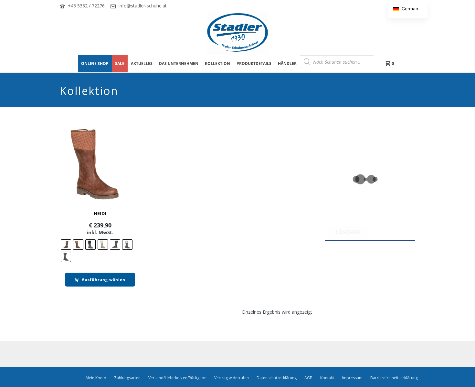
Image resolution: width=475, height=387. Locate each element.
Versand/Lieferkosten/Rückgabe (177, 378)
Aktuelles (142, 63)
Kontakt (327, 378)
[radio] (66, 244)
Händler (287, 63)
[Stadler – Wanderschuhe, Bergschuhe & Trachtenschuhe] (237, 33)
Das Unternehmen (178, 63)
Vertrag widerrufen (231, 378)
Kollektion (217, 63)
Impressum (352, 378)
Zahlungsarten (127, 378)
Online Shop (95, 63)
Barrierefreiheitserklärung (394, 378)
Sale (119, 63)
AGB (308, 378)
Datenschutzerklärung (277, 378)
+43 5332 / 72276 (86, 6)
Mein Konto (96, 378)
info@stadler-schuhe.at (143, 6)
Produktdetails (254, 63)
